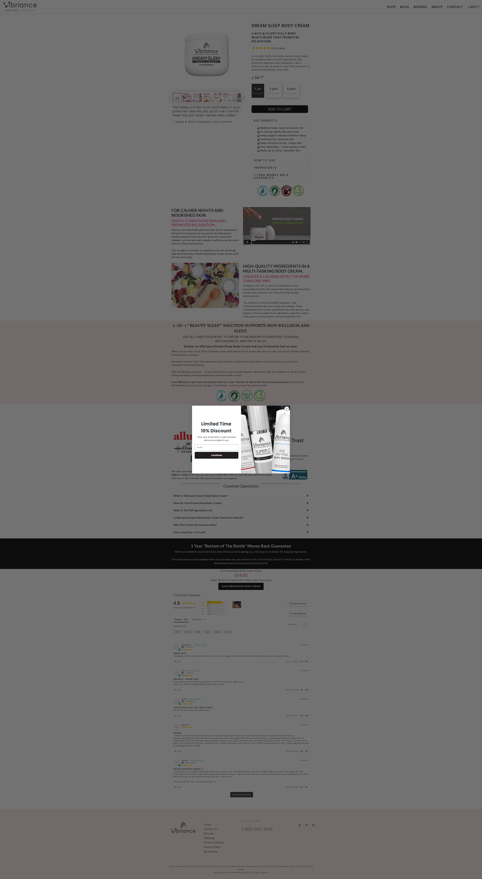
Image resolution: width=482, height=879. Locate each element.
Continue (216, 455)
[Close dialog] (287, 409)
